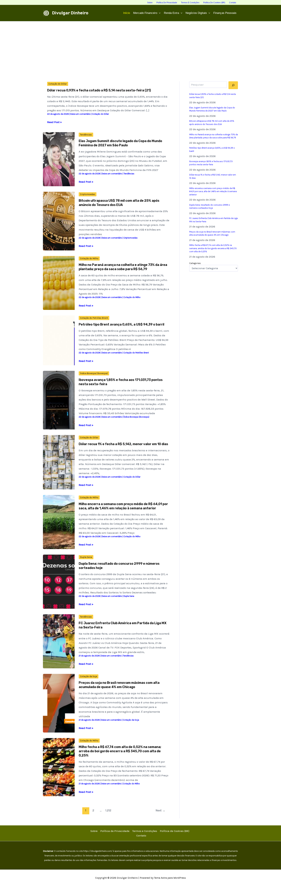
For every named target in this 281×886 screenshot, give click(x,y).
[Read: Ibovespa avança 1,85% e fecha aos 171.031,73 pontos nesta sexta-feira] (59, 399)
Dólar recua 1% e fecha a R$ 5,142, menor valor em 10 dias (123, 444)
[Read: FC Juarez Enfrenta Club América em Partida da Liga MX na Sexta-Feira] (59, 641)
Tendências (86, 134)
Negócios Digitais (196, 13)
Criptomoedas (87, 194)
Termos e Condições (144, 831)
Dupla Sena (86, 557)
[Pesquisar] (233, 85)
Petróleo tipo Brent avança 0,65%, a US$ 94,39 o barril (121, 324)
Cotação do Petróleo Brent (94, 318)
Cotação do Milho (89, 258)
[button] (159, 13)
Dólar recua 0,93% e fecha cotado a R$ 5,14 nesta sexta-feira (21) (99, 90)
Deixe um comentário (80, 114)
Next (160, 810)
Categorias (195, 263)
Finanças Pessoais (224, 13)
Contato (141, 835)
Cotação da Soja (88, 676)
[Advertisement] (140, 46)
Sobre (94, 831)
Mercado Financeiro (145, 13)
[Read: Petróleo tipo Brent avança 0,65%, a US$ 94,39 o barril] (59, 340)
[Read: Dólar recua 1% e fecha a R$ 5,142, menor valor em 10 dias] (59, 462)
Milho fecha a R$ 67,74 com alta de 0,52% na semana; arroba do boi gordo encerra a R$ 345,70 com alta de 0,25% (120, 751)
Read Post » (54, 122)
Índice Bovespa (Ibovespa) (94, 373)
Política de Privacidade (114, 831)
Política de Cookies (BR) (174, 831)
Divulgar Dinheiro (70, 12)
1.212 (108, 810)
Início (126, 13)
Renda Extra (171, 13)
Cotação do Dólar (57, 83)
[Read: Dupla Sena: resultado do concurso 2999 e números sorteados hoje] (59, 581)
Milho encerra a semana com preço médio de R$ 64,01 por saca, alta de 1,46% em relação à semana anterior (213, 191)
